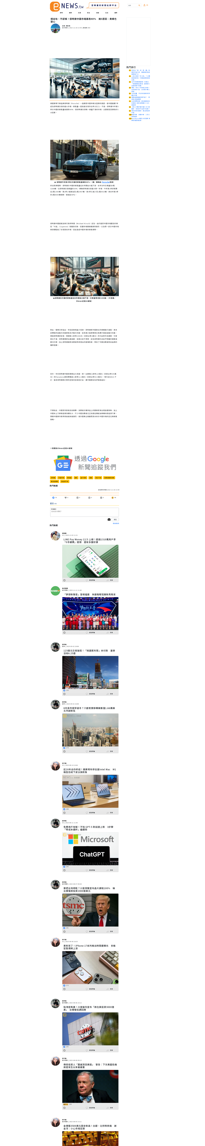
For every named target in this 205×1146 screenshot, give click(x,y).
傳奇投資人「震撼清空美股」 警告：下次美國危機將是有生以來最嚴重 (90, 1066)
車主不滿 (98, 478)
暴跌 (76, 478)
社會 (79, 13)
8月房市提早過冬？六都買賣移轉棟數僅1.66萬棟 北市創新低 (90, 709)
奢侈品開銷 (54, 481)
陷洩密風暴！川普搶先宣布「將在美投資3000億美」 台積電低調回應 (89, 1008)
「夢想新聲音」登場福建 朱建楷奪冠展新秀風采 (90, 594)
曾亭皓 (64, 644)
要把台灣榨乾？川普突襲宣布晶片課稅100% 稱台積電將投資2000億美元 (89, 889)
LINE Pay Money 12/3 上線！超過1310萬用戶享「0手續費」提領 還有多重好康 (90, 541)
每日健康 (65, 588)
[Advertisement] (84, 45)
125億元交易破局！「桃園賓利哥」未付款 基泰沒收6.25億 (89, 652)
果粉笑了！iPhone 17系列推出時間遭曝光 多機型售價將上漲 (90, 947)
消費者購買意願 (109, 478)
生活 (106, 13)
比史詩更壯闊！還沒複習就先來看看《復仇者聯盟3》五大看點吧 (140, 103)
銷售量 (69, 478)
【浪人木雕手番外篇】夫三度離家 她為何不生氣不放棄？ (140, 108)
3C (63, 535)
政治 (88, 13)
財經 (97, 13)
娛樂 (70, 13)
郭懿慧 (64, 533)
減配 (90, 478)
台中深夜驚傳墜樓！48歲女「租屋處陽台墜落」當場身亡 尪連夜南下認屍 (141, 84)
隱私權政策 (116, 523)
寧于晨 (64, 763)
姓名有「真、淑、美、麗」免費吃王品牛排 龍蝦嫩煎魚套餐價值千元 (140, 72)
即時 (61, 13)
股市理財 (65, 28)
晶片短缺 (83, 478)
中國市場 (61, 478)
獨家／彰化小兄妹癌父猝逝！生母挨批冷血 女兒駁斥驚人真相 (140, 89)
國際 (116, 13)
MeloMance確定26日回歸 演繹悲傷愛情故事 (140, 119)
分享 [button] (111, 580)
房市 (63, 646)
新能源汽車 (64, 481)
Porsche (106, 182)
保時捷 (53, 478)
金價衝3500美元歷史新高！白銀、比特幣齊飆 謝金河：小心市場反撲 (90, 1127)
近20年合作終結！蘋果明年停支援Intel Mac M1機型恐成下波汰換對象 (90, 771)
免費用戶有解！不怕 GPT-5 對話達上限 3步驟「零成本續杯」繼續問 (88, 828)
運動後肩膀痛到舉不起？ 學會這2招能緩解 (140, 98)
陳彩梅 (68, 26)
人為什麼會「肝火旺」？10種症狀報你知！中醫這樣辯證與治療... (140, 78)
